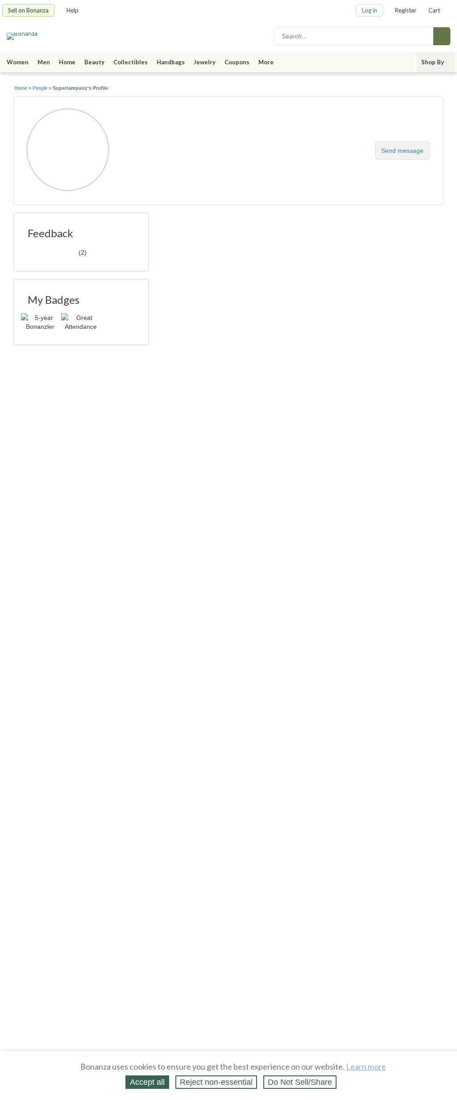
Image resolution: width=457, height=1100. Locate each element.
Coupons (236, 62)
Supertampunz (155, 146)
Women (18, 62)
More (266, 62)
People (40, 88)
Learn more (366, 1066)
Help (72, 10)
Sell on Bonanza (28, 10)
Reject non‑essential (216, 1082)
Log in (369, 10)
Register (405, 10)
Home (67, 62)
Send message (402, 150)
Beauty (94, 62)
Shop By (432, 62)
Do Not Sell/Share (300, 1082)
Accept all (147, 1082)
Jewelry (205, 62)
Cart (434, 10)
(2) (57, 252)
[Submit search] (441, 36)
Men (43, 62)
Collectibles (130, 62)
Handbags (171, 62)
